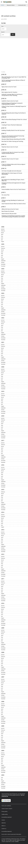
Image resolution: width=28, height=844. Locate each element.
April (2, 234)
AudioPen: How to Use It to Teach (10, 101)
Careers (3, 820)
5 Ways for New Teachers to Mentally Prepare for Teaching (14, 107)
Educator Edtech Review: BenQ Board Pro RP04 (13, 139)
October (2, 262)
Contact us (4, 828)
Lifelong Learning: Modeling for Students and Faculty (13, 201)
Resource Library (10, 5)
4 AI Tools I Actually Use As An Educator (11, 171)
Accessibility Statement (7, 831)
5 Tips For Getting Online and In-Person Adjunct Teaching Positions (13, 165)
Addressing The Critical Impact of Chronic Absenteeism (12, 173)
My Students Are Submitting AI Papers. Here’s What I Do (13, 180)
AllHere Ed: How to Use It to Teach (10, 209)
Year (2, 26)
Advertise (4, 822)
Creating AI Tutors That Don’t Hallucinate (12, 125)
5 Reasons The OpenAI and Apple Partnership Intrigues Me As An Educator (13, 136)
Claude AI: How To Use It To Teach (10, 159)
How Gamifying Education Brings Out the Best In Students (14, 113)
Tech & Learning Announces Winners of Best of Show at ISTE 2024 (13, 81)
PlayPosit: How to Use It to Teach (10, 147)
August (2, 241)
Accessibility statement (7, 817)
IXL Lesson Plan (5, 195)
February (3, 230)
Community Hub (22, 5)
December (3, 266)
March (2, 232)
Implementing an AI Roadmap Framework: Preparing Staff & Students (12, 103)
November (3, 264)
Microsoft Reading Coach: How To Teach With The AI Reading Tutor (14, 77)
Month (3, 32)
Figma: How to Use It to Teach (9, 86)
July (2, 239)
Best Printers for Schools (8, 211)
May (2, 236)
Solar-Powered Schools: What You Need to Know (14, 203)
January (2, 229)
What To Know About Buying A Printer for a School (14, 119)
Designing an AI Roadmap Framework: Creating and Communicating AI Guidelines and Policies (13, 216)
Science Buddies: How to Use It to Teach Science (13, 189)
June (2, 238)
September (3, 260)
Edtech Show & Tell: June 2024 (9, 213)
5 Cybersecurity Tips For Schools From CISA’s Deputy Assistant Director (13, 153)
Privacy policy (4, 811)
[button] (1, 2)
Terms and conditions (6, 805)
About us (3, 825)
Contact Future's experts (7, 808)
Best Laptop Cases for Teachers (9, 92)
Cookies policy (5, 814)
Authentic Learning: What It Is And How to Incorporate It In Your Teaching (12, 95)
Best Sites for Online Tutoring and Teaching (12, 141)
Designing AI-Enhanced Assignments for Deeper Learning (13, 183)
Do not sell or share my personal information (11, 834)
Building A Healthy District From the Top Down (13, 130)
